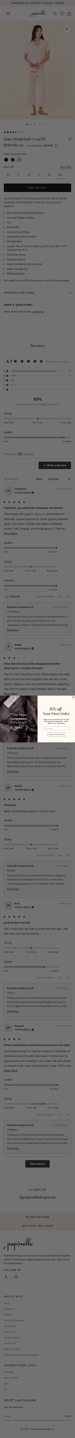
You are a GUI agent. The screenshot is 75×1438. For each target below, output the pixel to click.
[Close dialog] (73, 697)
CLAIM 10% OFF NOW (56, 734)
